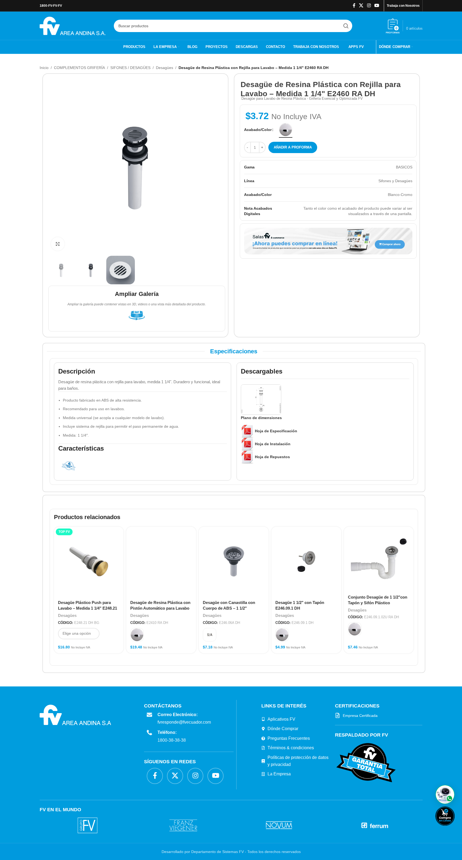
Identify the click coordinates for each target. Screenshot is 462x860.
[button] (445, 794)
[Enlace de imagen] (366, 762)
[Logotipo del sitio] (73, 25)
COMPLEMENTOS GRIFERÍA (79, 67)
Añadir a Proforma (293, 147)
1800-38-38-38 (172, 740)
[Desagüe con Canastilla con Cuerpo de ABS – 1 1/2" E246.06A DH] (234, 561)
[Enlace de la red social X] (361, 5)
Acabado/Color (258, 129)
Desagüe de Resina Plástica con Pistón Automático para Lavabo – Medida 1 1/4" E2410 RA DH (160, 608)
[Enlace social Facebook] (354, 5)
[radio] (285, 129)
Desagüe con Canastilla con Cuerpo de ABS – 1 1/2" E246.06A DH (229, 608)
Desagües (164, 67)
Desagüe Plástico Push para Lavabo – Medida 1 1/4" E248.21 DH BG (87, 608)
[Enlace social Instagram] (368, 5)
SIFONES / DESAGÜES (130, 67)
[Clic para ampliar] (57, 244)
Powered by (454, 829)
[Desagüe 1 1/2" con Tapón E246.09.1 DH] (306, 561)
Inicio (44, 67)
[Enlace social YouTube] (376, 5)
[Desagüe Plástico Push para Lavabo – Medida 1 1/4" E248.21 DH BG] (89, 561)
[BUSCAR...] (346, 26)
